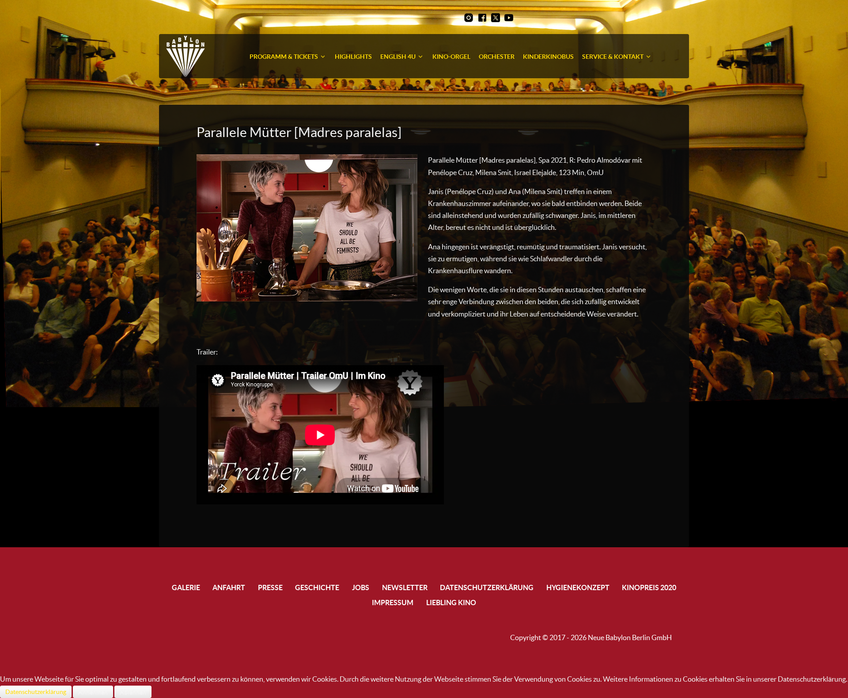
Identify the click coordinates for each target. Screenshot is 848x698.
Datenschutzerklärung (35, 691)
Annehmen (93, 691)
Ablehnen (133, 691)
